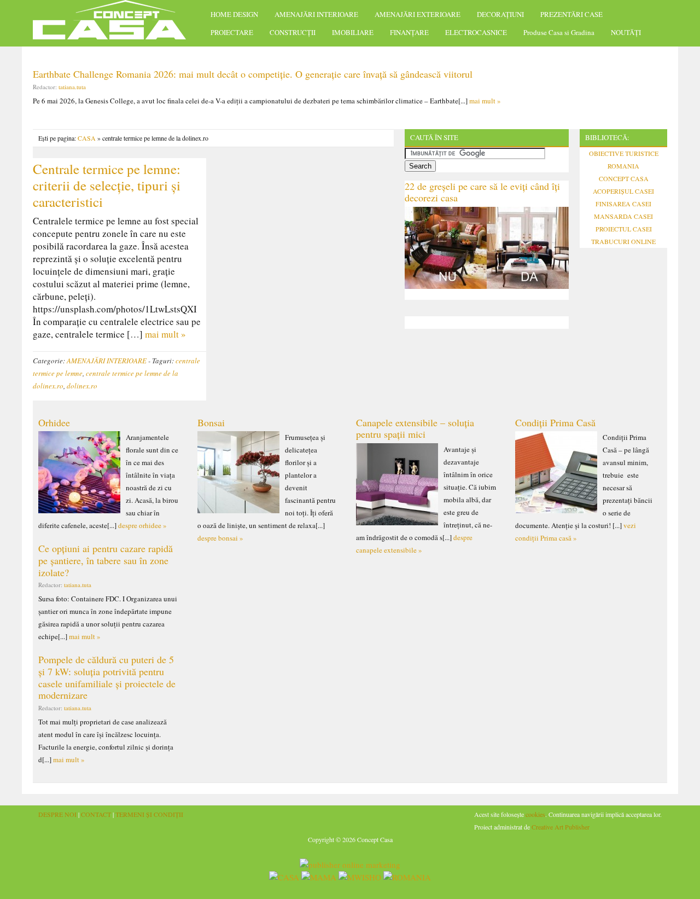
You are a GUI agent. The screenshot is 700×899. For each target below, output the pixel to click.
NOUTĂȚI (626, 32)
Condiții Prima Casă (555, 422)
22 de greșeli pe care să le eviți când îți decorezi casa (482, 192)
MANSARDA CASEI (623, 216)
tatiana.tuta (72, 87)
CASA (87, 138)
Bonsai (211, 422)
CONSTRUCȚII (293, 32)
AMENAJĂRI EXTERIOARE (417, 14)
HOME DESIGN (234, 14)
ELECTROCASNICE (476, 32)
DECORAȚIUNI (500, 14)
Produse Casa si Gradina (558, 32)
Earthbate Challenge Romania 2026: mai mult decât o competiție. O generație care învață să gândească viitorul (252, 73)
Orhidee (54, 422)
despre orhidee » (142, 525)
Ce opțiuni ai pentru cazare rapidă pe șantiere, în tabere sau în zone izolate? (105, 560)
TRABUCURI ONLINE (623, 241)
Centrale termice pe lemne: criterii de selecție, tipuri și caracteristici (106, 185)
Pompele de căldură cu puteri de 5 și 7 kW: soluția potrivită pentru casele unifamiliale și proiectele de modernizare (107, 677)
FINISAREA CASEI (623, 203)
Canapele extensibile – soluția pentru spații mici (415, 428)
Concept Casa (115, 23)
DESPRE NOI (57, 814)
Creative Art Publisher (561, 826)
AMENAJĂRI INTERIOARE (316, 14)
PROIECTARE (232, 32)
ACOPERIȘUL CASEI (623, 191)
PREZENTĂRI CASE (571, 14)
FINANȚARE (409, 32)
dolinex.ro (82, 386)
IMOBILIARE (353, 32)
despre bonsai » (220, 538)
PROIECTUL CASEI (624, 228)
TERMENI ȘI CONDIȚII (149, 814)
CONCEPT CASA (624, 178)
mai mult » (485, 101)
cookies (535, 814)
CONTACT (96, 814)
